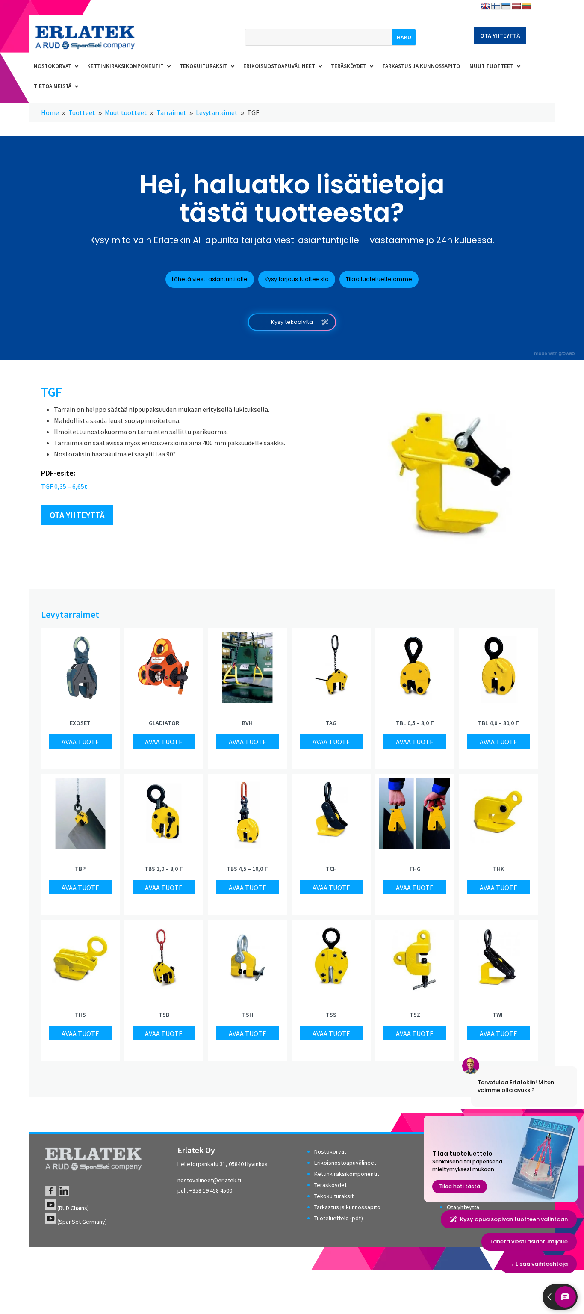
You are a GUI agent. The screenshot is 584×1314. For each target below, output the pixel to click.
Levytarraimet (70, 614)
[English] (485, 6)
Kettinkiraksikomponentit (346, 1174)
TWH (499, 1014)
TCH (331, 869)
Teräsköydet (330, 1185)
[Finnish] (496, 6)
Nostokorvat (330, 1151)
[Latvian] (516, 6)
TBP (80, 869)
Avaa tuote (80, 741)
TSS (331, 1014)
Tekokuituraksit (334, 1196)
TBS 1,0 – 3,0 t (164, 869)
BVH (247, 723)
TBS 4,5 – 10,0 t (247, 869)
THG (415, 869)
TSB (164, 1014)
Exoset (80, 723)
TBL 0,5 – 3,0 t (415, 723)
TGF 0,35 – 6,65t (64, 486)
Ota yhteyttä (500, 35)
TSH (247, 1014)
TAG (331, 723)
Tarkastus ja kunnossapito (347, 1207)
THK (498, 869)
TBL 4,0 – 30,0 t (498, 723)
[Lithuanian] (526, 6)
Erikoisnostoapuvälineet (345, 1162)
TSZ (415, 1014)
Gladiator (164, 723)
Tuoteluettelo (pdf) (338, 1218)
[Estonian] (506, 6)
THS (80, 1014)
